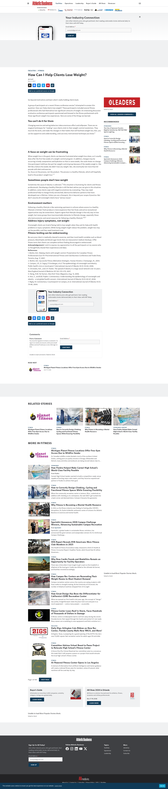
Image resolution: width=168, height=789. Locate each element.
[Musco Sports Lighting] (72, 10)
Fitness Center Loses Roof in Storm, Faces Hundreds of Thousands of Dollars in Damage (76, 612)
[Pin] (48, 85)
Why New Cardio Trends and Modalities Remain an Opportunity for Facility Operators (75, 560)
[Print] (29, 85)
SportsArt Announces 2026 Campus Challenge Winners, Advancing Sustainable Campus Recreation (114, 161)
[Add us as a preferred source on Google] (52, 85)
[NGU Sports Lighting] (91, 10)
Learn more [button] (58, 786)
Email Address (71, 26)
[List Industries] (52, 10)
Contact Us (73, 782)
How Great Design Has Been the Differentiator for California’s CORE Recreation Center (75, 595)
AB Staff (30, 79)
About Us (65, 782)
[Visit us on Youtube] (80, 748)
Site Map (103, 782)
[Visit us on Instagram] (71, 748)
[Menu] (28, 3)
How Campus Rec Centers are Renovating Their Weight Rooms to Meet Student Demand (74, 577)
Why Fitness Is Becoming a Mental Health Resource (115, 150)
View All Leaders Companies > (122, 114)
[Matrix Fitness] (81, 10)
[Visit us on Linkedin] (76, 748)
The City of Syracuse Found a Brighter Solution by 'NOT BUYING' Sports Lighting (115, 130)
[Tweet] (43, 85)
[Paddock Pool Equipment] (120, 10)
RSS (97, 782)
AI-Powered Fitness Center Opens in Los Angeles (75, 662)
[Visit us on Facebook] (67, 748)
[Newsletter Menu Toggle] (140, 3)
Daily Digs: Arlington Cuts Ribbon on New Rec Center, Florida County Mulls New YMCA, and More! (76, 629)
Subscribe (81, 782)
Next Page (45, 679)
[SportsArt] (112, 10)
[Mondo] (62, 10)
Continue (66, 347)
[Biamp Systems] (41, 10)
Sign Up (71, 35)
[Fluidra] (101, 10)
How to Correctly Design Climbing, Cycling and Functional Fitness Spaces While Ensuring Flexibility (115, 140)
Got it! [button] (162, 786)
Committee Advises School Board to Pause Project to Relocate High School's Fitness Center (75, 646)
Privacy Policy (90, 782)
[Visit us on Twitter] (85, 748)
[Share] (34, 85)
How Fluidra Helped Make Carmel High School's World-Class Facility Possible (125, 432)
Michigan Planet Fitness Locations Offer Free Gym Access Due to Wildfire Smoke (72, 368)
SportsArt (58, 528)
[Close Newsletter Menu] (140, 17)
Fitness (41, 71)
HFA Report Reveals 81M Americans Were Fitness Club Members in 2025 (75, 543)
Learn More (37, 699)
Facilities (32, 71)
